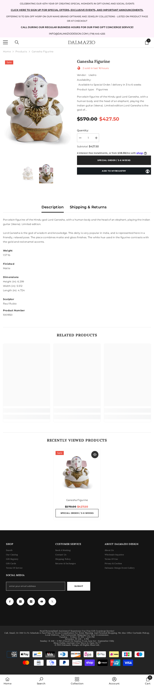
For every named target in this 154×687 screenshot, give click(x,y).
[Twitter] (52, 601)
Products (21, 51)
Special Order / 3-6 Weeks (114, 160)
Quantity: (83, 130)
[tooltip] (147, 171)
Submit (78, 586)
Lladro (92, 74)
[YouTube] (42, 601)
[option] (37, 108)
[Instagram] (20, 601)
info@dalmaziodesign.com (68, 33)
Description (53, 207)
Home (7, 51)
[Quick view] (94, 454)
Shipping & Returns (88, 207)
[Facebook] (10, 601)
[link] (26, 410)
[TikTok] (31, 601)
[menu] (5, 42)
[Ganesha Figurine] (77, 472)
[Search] (16, 42)
